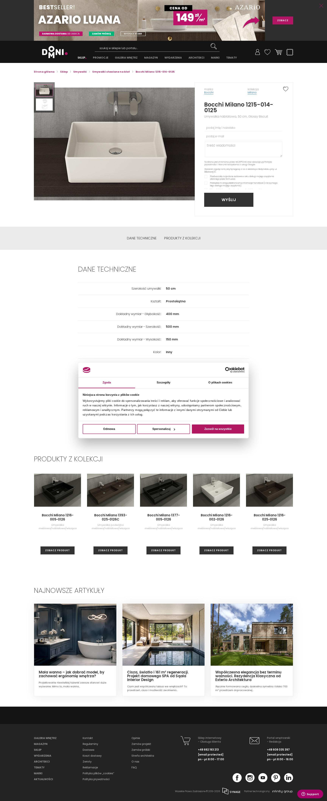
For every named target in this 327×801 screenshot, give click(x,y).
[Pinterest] (275, 781)
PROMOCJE (100, 58)
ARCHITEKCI (196, 58)
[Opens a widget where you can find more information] (310, 794)
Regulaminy (90, 744)
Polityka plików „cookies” (98, 773)
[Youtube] (262, 781)
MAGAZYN (151, 58)
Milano (252, 92)
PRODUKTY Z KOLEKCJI (182, 238)
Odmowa (109, 429)
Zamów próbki (141, 750)
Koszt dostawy (92, 756)
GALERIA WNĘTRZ (126, 58)
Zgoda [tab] (107, 382)
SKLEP (81, 58)
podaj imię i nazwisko (220, 127)
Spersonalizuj (161, 429)
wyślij (229, 199)
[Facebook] (237, 781)
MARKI (215, 58)
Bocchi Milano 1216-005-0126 (57, 517)
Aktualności (43, 779)
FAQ (134, 767)
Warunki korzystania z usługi (233, 164)
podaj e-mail (215, 136)
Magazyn (40, 744)
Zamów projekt (141, 744)
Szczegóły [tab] (164, 382)
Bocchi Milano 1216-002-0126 (216, 517)
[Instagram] (250, 781)
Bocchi (208, 92)
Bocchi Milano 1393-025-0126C (110, 517)
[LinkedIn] (288, 781)
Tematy (39, 767)
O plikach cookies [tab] (220, 382)
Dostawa (88, 750)
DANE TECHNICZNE (141, 238)
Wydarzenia (42, 756)
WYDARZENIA (173, 58)
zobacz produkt (57, 550)
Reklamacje (90, 767)
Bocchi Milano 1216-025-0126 (269, 517)
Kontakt (88, 738)
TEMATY (231, 58)
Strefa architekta (143, 756)
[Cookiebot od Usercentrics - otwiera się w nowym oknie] (227, 370)
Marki (38, 773)
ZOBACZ (282, 20)
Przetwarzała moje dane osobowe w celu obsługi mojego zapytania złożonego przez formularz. (242, 177)
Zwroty (87, 761)
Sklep (38, 750)
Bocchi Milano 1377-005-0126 (163, 517)
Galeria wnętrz (45, 738)
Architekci (42, 761)
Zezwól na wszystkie (218, 429)
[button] (44, 90)
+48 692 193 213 (208, 750)
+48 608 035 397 (278, 750)
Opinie (136, 738)
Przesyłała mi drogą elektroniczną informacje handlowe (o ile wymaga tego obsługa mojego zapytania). (243, 184)
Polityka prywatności (96, 779)
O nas (135, 761)
